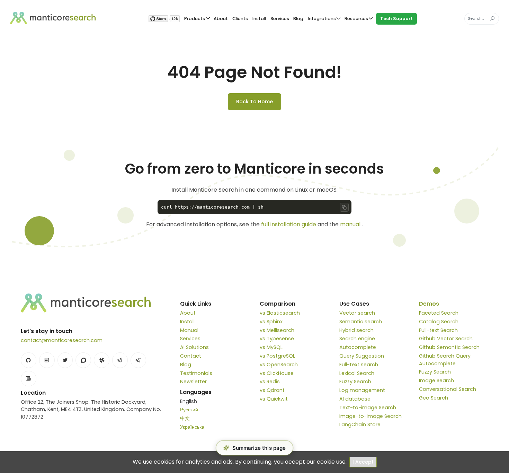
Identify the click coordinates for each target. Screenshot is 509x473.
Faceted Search (438, 312)
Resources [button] (356, 18)
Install (259, 18)
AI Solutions (194, 347)
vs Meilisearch (277, 330)
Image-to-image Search (370, 416)
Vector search (357, 312)
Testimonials (196, 373)
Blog (298, 18)
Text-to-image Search (367, 407)
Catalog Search (438, 321)
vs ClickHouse (277, 373)
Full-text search (358, 364)
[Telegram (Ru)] (138, 360)
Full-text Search (438, 330)
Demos (429, 304)
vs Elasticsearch (280, 312)
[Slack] (101, 360)
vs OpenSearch (279, 364)
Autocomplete (357, 347)
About (221, 18)
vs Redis (270, 381)
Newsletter (193, 381)
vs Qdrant (272, 390)
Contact (190, 355)
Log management (362, 390)
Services (279, 18)
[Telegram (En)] (120, 360)
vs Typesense (277, 338)
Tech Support (396, 18)
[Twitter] (65, 360)
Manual (189, 330)
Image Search (436, 380)
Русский (189, 409)
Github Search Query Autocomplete (445, 359)
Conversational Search (447, 389)
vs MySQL (271, 347)
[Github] (28, 360)
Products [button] (194, 18)
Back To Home (254, 101)
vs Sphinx (271, 321)
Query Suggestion (361, 355)
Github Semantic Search (449, 347)
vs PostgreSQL (277, 355)
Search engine (357, 338)
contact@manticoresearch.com (61, 340)
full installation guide (288, 224)
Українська (192, 426)
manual (350, 224)
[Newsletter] (28, 378)
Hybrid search (356, 330)
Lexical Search (356, 373)
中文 (185, 418)
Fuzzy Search (355, 381)
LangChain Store (360, 424)
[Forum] (83, 360)
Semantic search (360, 321)
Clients (240, 18)
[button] (255, 448)
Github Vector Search (446, 338)
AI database (354, 398)
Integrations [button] (322, 18)
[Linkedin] (47, 360)
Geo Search (433, 397)
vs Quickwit (274, 398)
